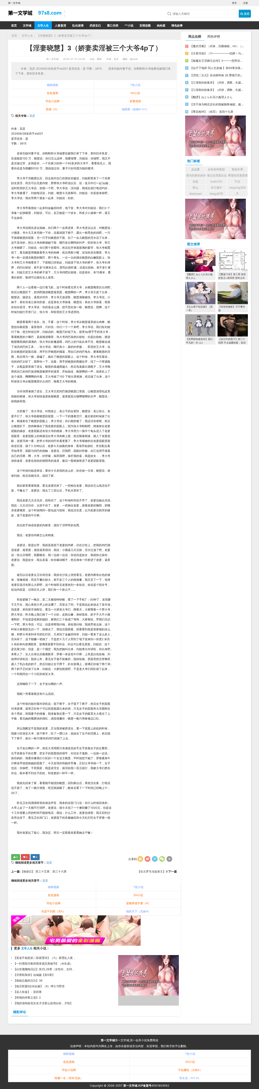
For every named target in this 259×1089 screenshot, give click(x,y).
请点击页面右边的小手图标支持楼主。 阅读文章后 (217, 175)
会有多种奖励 (216, 169)
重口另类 (112, 25)
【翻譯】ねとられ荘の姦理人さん (211, 97)
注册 (245, 2)
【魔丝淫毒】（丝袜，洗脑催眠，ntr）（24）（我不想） (217, 46)
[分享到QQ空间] (140, 859)
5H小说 (135, 93)
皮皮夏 (195, 169)
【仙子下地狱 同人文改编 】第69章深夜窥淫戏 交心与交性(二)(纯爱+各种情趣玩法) (217, 68)
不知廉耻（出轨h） (190, 1070)
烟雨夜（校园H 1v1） (135, 109)
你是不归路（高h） (53, 911)
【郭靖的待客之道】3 (27, 997)
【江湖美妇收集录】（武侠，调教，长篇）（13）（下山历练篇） (217, 89)
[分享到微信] (162, 859)
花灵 (32, 115)
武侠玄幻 (95, 25)
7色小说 (135, 85)
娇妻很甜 (135, 101)
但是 (195, 181)
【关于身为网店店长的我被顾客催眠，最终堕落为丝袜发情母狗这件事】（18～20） (217, 104)
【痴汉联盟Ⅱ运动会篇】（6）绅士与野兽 (39, 986)
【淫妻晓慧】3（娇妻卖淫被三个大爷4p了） (65, 35)
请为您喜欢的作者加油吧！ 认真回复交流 (196, 175)
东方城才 (216, 187)
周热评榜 (213, 36)
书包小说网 (52, 101)
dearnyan (195, 193)
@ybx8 (134, 58)
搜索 (246, 13)
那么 (195, 187)
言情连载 (145, 25)
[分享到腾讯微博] (155, 859)
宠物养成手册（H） (138, 903)
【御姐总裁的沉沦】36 (27, 980)
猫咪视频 (52, 85)
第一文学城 (52, 58)
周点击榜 (194, 36)
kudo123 (216, 181)
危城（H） (52, 109)
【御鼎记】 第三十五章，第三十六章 (43, 871)
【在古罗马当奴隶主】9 (152, 871)
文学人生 (43, 25)
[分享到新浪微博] (147, 859)
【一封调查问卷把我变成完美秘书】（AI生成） (43, 963)
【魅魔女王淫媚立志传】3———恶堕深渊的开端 (217, 60)
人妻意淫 (60, 25)
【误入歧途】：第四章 (27, 991)
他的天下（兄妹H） (138, 911)
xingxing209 (237, 187)
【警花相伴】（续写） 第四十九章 (211, 111)
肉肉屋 (161, 25)
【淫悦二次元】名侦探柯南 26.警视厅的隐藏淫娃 (217, 75)
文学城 (27, 25)
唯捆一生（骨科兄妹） (69, 1078)
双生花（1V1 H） (190, 1078)
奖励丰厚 (237, 169)
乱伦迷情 (78, 25)
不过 (237, 181)
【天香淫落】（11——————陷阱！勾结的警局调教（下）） (217, 53)
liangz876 (216, 193)
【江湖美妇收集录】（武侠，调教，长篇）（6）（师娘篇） (217, 82)
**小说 (128, 25)
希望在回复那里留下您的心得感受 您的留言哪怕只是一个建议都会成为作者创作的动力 (238, 175)
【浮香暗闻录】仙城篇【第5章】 (34, 974)
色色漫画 (52, 93)
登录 (234, 2)
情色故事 (177, 25)
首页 (14, 25)
